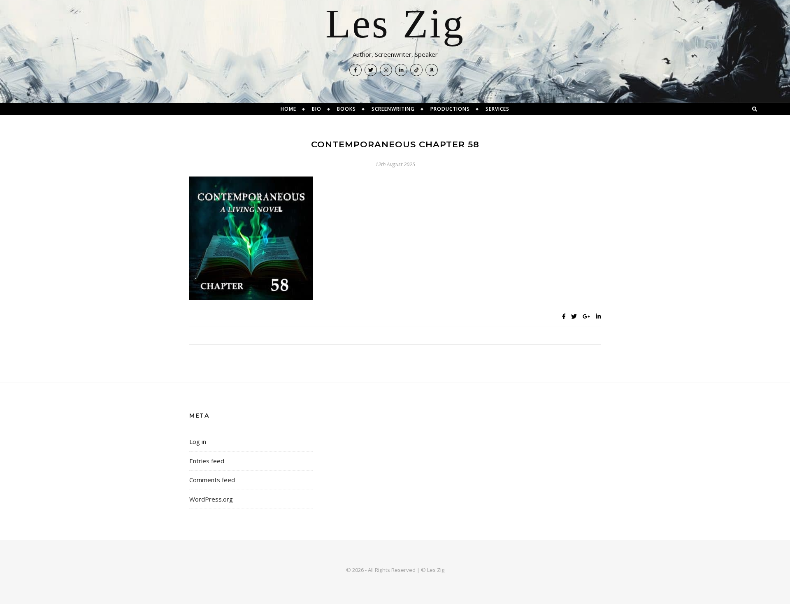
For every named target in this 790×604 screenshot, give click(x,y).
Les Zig (395, 24)
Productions (450, 108)
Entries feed (206, 461)
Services (497, 108)
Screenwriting (393, 108)
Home (288, 108)
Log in (197, 441)
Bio (316, 108)
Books (346, 108)
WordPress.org (211, 499)
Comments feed (212, 480)
